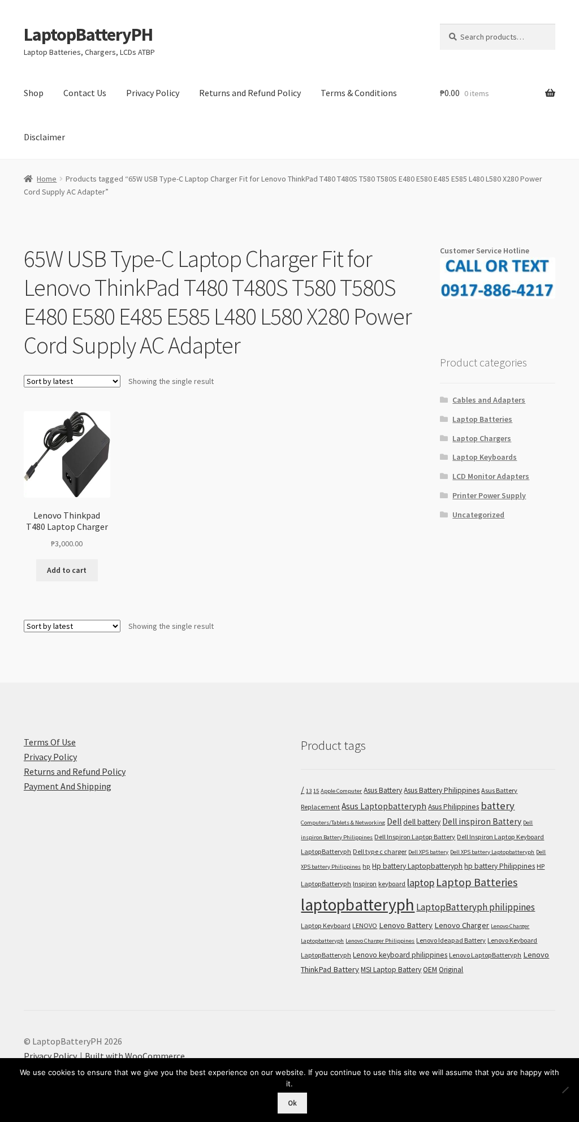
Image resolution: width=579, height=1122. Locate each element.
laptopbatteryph (357, 904)
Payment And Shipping (67, 786)
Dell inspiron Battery (481, 821)
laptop (420, 882)
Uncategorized (478, 515)
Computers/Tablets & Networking (343, 822)
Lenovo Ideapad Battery (451, 940)
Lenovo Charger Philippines (379, 940)
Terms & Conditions (359, 92)
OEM (430, 969)
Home (47, 179)
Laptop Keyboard (326, 925)
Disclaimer (44, 137)
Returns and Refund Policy (250, 92)
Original (451, 969)
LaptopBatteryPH (88, 34)
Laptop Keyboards (484, 457)
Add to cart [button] (67, 570)
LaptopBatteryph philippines (475, 907)
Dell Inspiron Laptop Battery (414, 836)
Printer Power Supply (489, 495)
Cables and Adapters (488, 400)
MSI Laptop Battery (391, 969)
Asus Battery (383, 790)
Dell (394, 821)
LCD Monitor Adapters (490, 476)
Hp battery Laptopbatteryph (417, 866)
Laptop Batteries (482, 419)
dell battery (421, 822)
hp (366, 866)
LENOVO (364, 925)
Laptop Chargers (481, 438)
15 (316, 791)
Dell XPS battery (428, 852)
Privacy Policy (152, 92)
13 (309, 791)
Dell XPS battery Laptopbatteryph (492, 852)
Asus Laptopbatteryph (384, 806)
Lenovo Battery (406, 925)
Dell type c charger (380, 851)
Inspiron (365, 883)
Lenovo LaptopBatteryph (485, 955)
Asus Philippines (453, 807)
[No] (565, 1089)
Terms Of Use (50, 742)
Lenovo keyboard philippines (400, 955)
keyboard (391, 883)
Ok (292, 1103)
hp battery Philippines (499, 866)
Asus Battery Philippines (441, 790)
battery (498, 805)
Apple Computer (341, 791)
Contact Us (84, 92)
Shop (34, 92)
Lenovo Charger (461, 925)
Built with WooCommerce (135, 1055)
